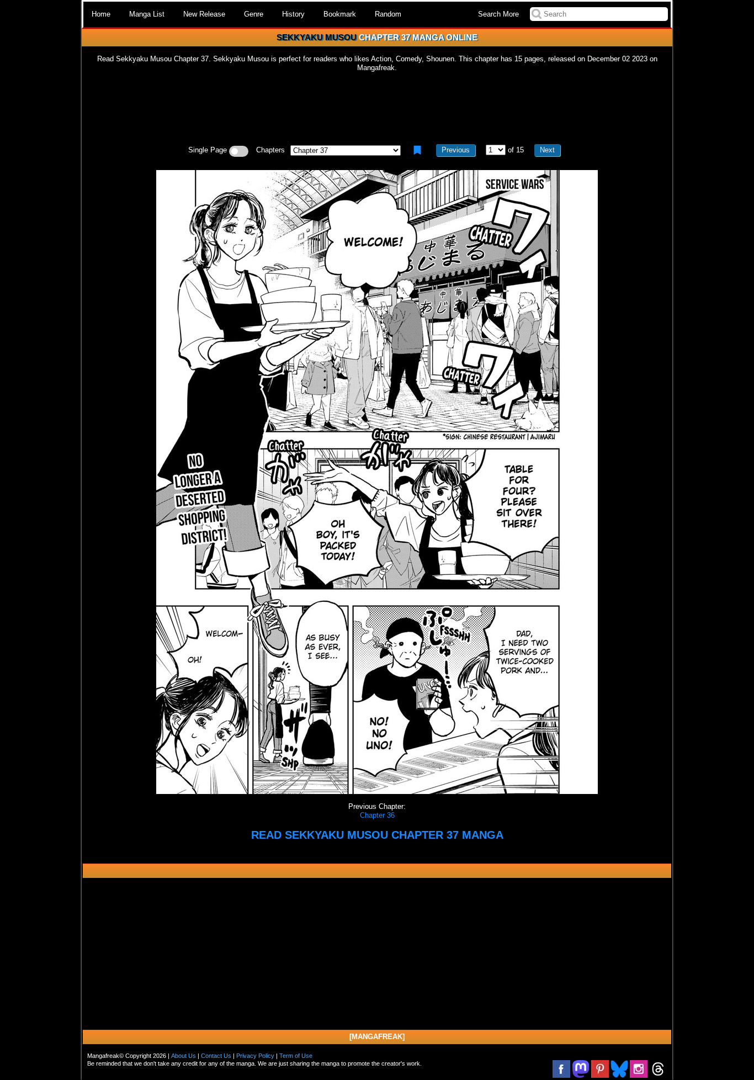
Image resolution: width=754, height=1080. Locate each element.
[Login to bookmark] (417, 150)
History (293, 14)
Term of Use (295, 1055)
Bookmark (339, 14)
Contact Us (216, 1055)
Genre (253, 14)
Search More (498, 14)
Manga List (146, 14)
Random (388, 14)
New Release (204, 14)
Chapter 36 (377, 815)
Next (547, 150)
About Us (183, 1055)
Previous (456, 150)
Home (101, 14)
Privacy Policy (255, 1055)
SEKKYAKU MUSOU (317, 37)
